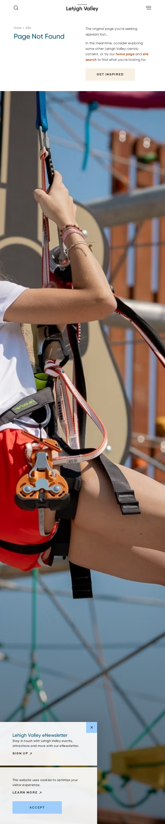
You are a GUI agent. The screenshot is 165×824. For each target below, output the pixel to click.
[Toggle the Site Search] (16, 8)
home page (125, 54)
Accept (37, 807)
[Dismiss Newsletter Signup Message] (91, 727)
